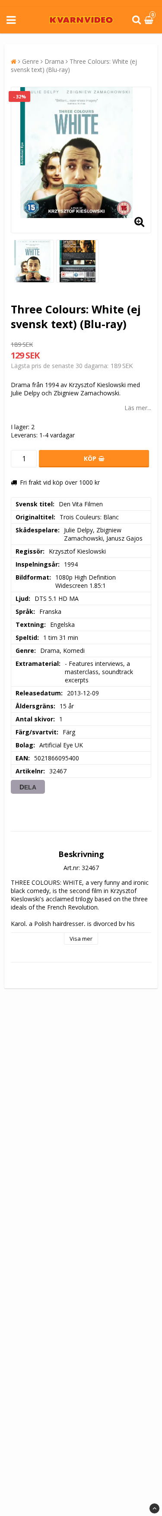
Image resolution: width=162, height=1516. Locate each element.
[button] (150, 20)
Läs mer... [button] (137, 408)
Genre (30, 61)
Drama (54, 61)
